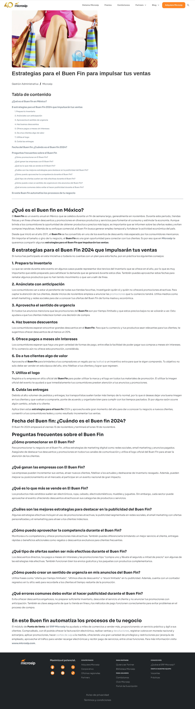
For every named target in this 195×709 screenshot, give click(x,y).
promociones (117, 294)
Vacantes (155, 673)
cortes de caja (64, 634)
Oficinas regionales (90, 673)
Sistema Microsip (90, 5)
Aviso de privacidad (97, 695)
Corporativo (87, 669)
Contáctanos (123, 5)
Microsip (47, 83)
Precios (108, 5)
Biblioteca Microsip (125, 669)
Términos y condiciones (97, 700)
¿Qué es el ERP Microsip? (163, 664)
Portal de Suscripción (126, 686)
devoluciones (121, 630)
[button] (141, 5)
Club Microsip (123, 682)
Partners (85, 677)
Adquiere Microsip (173, 5)
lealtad (100, 361)
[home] (14, 4)
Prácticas (155, 677)
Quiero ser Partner (125, 664)
